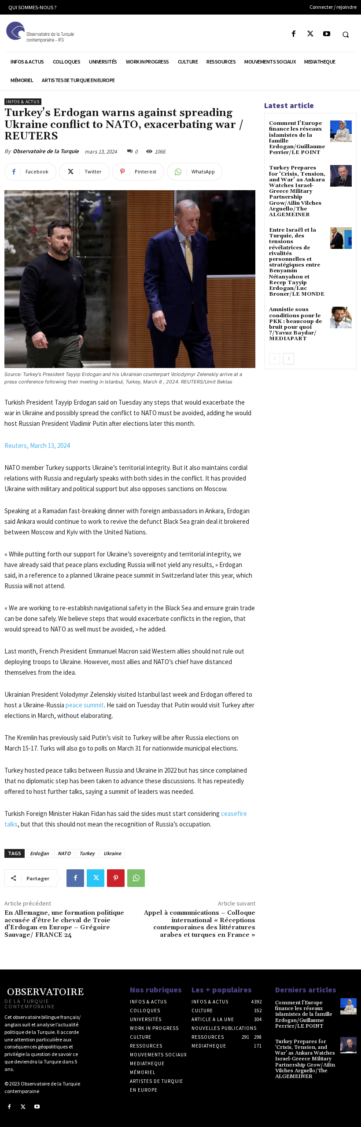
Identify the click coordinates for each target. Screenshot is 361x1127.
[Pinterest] (116, 878)
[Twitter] (310, 34)
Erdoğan (39, 853)
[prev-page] (274, 358)
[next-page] (288, 358)
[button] (346, 34)
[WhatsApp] (136, 878)
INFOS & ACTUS (23, 102)
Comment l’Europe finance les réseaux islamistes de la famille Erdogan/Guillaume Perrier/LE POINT (297, 138)
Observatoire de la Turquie (46, 151)
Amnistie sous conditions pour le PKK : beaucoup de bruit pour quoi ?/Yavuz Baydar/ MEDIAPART (295, 324)
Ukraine (112, 853)
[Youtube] (326, 34)
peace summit (85, 705)
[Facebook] (294, 34)
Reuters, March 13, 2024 (37, 445)
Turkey (87, 853)
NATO (64, 853)
